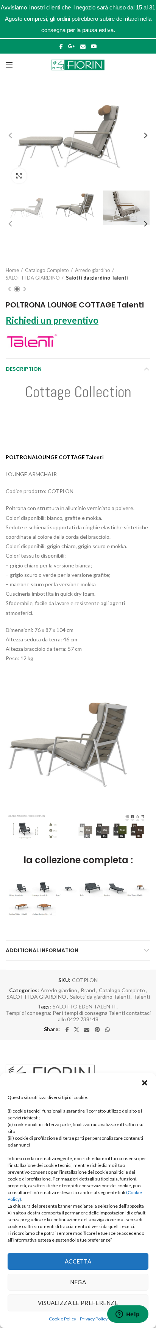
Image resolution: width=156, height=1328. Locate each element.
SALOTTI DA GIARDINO (33, 278)
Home (12, 270)
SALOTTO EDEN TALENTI (84, 1007)
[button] (144, 1083)
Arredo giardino (92, 270)
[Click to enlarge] (19, 175)
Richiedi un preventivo (52, 320)
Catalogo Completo (47, 270)
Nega (78, 1282)
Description (24, 369)
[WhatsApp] (107, 1029)
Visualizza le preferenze (78, 1302)
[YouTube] (94, 46)
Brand (88, 990)
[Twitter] (76, 1029)
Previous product (9, 289)
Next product (24, 289)
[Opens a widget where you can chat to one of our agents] (127, 1314)
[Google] (72, 46)
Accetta (78, 1261)
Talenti (142, 997)
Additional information (42, 950)
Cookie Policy (62, 1319)
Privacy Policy (94, 1319)
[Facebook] (61, 46)
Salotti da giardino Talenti (97, 278)
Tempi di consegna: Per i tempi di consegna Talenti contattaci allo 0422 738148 (78, 1016)
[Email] (83, 46)
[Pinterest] (97, 1029)
